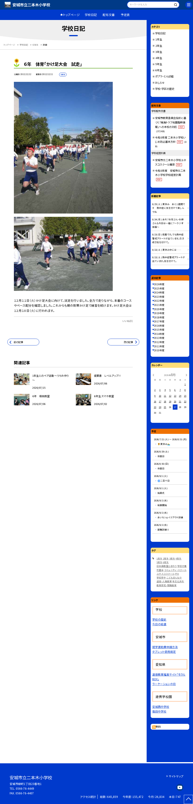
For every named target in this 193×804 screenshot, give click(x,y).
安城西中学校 (160, 707)
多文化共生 (178, 581)
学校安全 (161, 577)
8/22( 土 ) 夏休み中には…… (166, 249)
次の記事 (128, 342)
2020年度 (159, 309)
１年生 (158, 39)
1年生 (159, 558)
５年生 (158, 64)
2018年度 (159, 317)
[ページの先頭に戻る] (188, 799)
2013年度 (159, 338)
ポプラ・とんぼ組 (164, 76)
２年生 (158, 46)
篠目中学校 (159, 711)
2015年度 (159, 329)
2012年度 (159, 342)
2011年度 (159, 346)
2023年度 (159, 296)
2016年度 (159, 325)
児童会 (160, 570)
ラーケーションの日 (164, 684)
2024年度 (159, 292)
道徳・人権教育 (164, 581)
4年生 (178, 558)
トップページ (71, 14)
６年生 (158, 70)
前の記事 (18, 342)
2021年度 (159, 305)
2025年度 (159, 288)
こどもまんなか (174, 577)
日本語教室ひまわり (167, 566)
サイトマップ (176, 776)
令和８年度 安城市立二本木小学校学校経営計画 (170, 175)
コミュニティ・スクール (175, 570)
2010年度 (159, 350)
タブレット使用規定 (164, 651)
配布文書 (109, 14)
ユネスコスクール (165, 573)
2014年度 (159, 334)
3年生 (172, 558)
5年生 (159, 562)
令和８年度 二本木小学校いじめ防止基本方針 (170, 141)
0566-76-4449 (25, 788)
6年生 (166, 562)
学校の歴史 (159, 619)
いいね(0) (127, 321)
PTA (177, 573)
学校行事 (182, 566)
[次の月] (186, 374)
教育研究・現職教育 (167, 585)
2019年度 (159, 313)
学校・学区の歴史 (164, 89)
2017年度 (159, 321)
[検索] (175, 5)
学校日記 (91, 14)
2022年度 (159, 300)
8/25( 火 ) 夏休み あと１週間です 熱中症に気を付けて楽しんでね (168, 208)
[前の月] (153, 374)
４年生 (158, 58)
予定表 (125, 14)
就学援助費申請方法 (165, 647)
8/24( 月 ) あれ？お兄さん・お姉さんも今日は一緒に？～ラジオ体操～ (168, 223)
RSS (158, 726)
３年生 (158, 52)
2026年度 (159, 284)
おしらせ (160, 82)
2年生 (166, 558)
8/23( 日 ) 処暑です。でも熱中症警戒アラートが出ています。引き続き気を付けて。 (168, 238)
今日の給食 (159, 624)
